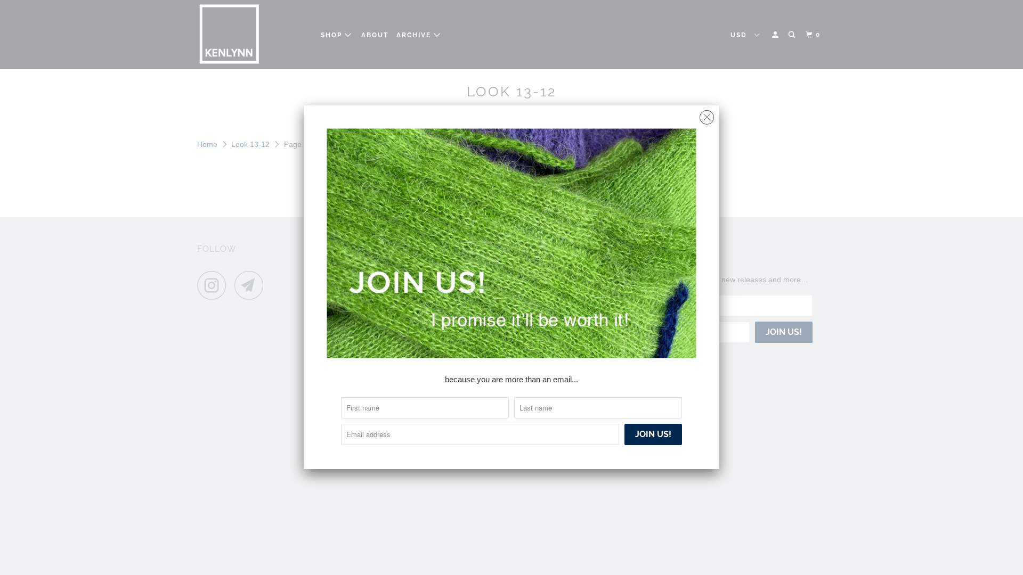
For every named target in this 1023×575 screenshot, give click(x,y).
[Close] (707, 115)
